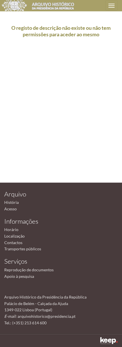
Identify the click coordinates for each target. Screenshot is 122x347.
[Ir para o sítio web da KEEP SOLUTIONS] (109, 340)
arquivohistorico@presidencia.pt (46, 316)
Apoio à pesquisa (19, 276)
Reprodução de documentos (29, 269)
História (11, 202)
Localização (14, 236)
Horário (11, 229)
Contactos (13, 242)
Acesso (10, 208)
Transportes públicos (22, 248)
